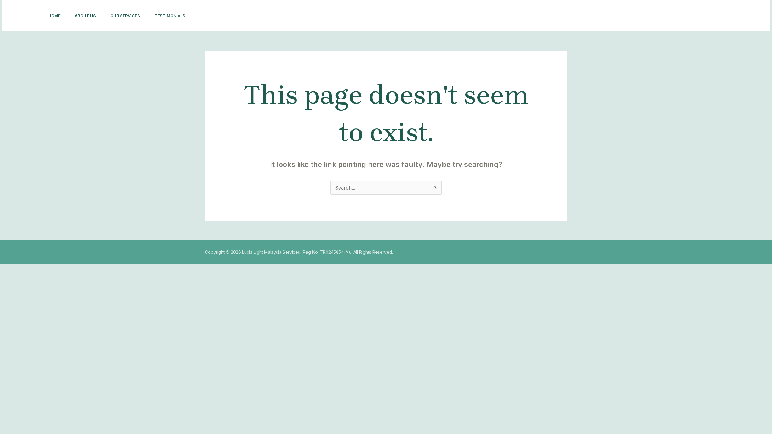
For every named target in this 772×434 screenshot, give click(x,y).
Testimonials (169, 15)
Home (54, 15)
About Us (85, 15)
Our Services (125, 15)
